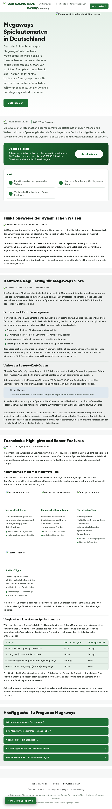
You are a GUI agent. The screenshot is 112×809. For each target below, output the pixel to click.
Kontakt (42, 789)
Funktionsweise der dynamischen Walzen (31, 183)
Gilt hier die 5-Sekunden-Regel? (22, 740)
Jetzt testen (98, 6)
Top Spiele (61, 4)
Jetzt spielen (15, 102)
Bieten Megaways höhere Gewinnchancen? (27, 748)
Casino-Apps (44, 8)
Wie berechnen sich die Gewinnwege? (25, 722)
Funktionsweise (45, 4)
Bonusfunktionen (77, 4)
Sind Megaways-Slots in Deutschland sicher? (28, 731)
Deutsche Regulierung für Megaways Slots (83, 183)
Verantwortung (77, 789)
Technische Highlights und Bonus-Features (31, 193)
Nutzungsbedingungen (58, 789)
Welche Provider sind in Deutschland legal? (27, 757)
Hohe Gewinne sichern (19, 801)
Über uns (32, 789)
